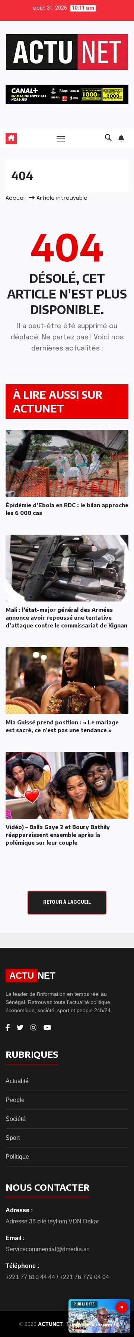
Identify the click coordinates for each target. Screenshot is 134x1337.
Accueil (16, 198)
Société (16, 1119)
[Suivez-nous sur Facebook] (8, 1027)
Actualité (17, 1081)
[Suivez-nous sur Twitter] (20, 1027)
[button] (108, 138)
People (15, 1100)
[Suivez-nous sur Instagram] (33, 1027)
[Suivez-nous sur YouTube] (47, 1027)
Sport (13, 1138)
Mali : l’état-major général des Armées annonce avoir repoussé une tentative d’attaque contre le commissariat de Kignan (66, 617)
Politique (17, 1157)
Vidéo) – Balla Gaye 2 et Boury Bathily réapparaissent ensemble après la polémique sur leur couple (58, 835)
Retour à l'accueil (67, 902)
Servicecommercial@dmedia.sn (48, 1249)
